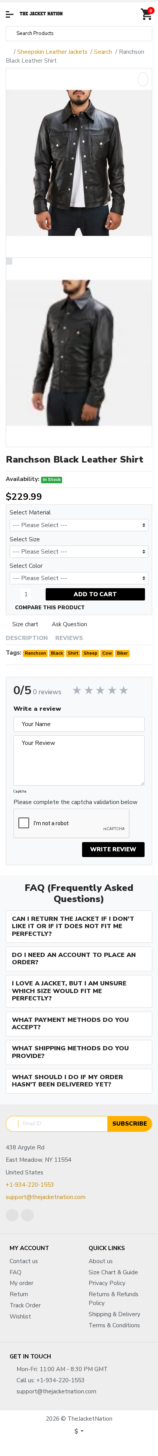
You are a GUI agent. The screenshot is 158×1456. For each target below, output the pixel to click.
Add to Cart (95, 594)
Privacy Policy (107, 1283)
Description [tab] (27, 638)
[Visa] (73, 1446)
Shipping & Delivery (114, 1314)
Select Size (25, 539)
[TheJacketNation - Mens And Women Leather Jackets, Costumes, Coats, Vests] (41, 14)
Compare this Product (49, 607)
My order (21, 1283)
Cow (107, 653)
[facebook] (12, 1215)
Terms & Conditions (114, 1325)
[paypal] (84, 1446)
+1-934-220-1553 (30, 1185)
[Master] (61, 1446)
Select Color (26, 566)
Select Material (30, 512)
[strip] (96, 1446)
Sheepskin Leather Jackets (52, 52)
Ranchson (35, 653)
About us (101, 1261)
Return (19, 1294)
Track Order (25, 1305)
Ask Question (69, 624)
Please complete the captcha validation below (75, 802)
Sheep (90, 653)
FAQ (15, 1272)
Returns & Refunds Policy (113, 1298)
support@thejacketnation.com (46, 1197)
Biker (122, 653)
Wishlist (20, 1316)
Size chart (25, 624)
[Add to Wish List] (143, 79)
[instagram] (27, 1215)
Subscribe (129, 1124)
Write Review (113, 849)
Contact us (24, 1261)
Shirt (73, 653)
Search (103, 52)
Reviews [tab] (69, 638)
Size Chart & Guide (113, 1272)
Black (57, 653)
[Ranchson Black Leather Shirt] (79, 162)
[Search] (11, 34)
